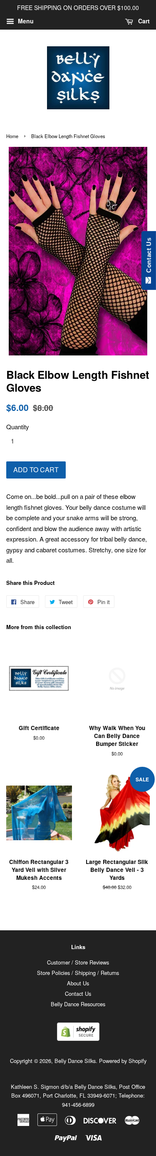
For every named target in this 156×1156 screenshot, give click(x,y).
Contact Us (78, 993)
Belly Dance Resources (78, 1004)
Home (12, 136)
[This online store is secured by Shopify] (78, 1038)
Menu (25, 21)
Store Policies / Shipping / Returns (78, 973)
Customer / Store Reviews (78, 962)
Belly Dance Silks (75, 1061)
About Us (78, 983)
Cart (143, 21)
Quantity (17, 426)
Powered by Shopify (122, 1061)
